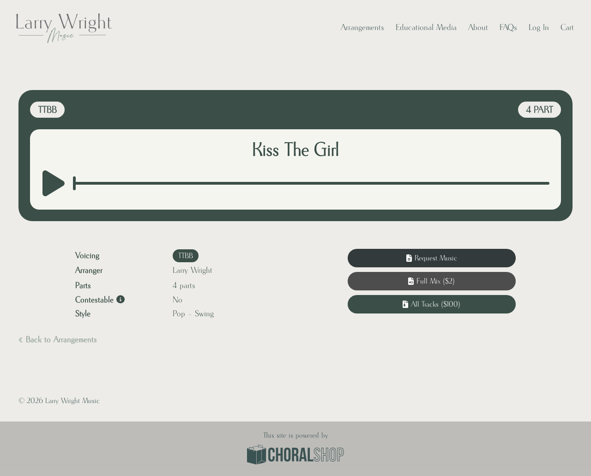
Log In (539, 28)
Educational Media (426, 28)
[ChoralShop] (295, 456)
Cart (567, 28)
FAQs (508, 28)
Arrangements (362, 28)
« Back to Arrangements (57, 340)
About (478, 28)
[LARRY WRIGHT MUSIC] (63, 28)
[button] (431, 281)
